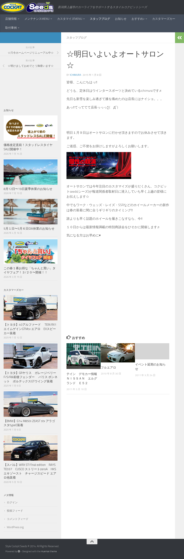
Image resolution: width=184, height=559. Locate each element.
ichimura (75, 74)
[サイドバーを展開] (179, 37)
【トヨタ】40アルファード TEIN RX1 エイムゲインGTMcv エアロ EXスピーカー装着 (30, 329)
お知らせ (120, 18)
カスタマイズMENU (69, 18)
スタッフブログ (100, 18)
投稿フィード (15, 510)
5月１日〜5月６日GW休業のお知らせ (29, 228)
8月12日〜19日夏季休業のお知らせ (28, 189)
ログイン (12, 502)
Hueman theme (49, 551)
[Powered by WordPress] (19, 551)
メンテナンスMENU (36, 18)
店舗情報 (11, 18)
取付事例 (11, 27)
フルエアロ (108, 367)
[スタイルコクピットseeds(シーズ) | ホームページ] (27, 7)
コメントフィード (17, 519)
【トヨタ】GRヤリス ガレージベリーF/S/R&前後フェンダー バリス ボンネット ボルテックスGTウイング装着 (31, 377)
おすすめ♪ (138, 18)
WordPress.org (15, 527)
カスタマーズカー (163, 18)
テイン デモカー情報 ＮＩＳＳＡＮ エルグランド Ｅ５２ (83, 378)
